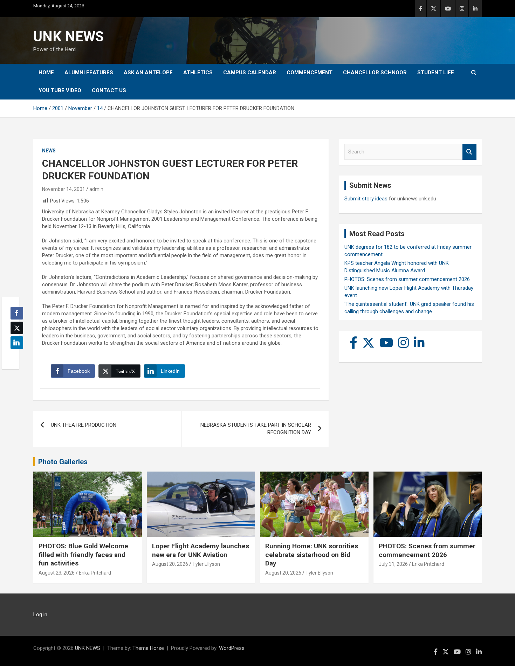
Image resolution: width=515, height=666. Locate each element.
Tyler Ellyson (206, 564)
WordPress (232, 648)
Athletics (198, 72)
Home (46, 72)
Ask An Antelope (148, 72)
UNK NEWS (68, 36)
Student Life (435, 72)
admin (96, 189)
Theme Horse (148, 648)
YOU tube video (60, 90)
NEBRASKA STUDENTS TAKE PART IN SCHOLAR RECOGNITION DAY (255, 428)
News (49, 150)
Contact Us (109, 90)
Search (469, 152)
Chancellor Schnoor (375, 72)
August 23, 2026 (57, 573)
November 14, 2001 (63, 189)
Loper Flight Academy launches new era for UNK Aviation (200, 550)
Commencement (309, 72)
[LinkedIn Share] (17, 342)
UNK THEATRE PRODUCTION (83, 425)
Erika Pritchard (95, 573)
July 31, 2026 (393, 564)
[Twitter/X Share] (17, 328)
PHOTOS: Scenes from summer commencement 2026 (407, 279)
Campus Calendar (249, 72)
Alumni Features (88, 72)
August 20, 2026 (170, 564)
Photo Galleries (63, 462)
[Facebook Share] (17, 313)
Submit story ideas (365, 198)
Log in (40, 614)
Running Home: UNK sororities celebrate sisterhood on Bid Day (311, 554)
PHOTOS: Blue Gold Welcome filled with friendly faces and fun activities (83, 554)
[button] (15, 356)
